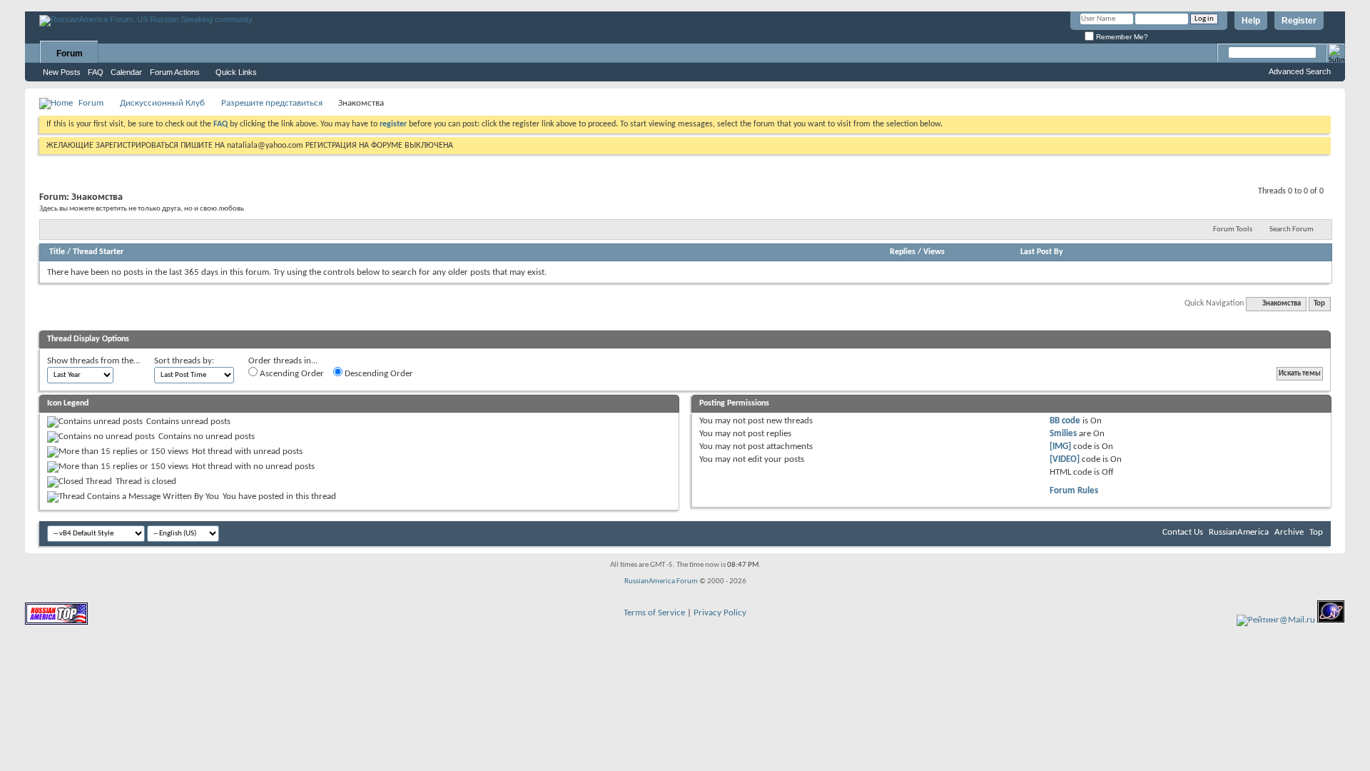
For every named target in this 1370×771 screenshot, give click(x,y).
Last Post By (1041, 252)
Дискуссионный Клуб (162, 103)
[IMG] (1060, 446)
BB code (1065, 420)
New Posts (62, 72)
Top (1319, 304)
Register (1299, 21)
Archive (1289, 532)
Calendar (126, 72)
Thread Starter (98, 252)
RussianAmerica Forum (661, 581)
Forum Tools (1232, 229)
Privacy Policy (720, 613)
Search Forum (1291, 229)
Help (1251, 21)
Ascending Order (291, 373)
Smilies (1063, 433)
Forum (69, 54)
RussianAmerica (1239, 532)
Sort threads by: (184, 361)
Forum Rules (1074, 490)
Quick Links (236, 72)
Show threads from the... (93, 361)
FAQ (95, 72)
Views (934, 252)
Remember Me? (1121, 37)
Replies (902, 252)
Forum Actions (175, 72)
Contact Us (1182, 532)
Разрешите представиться (272, 103)
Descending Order (377, 373)
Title (57, 252)
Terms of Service (654, 613)
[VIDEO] (1065, 459)
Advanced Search (1300, 71)
